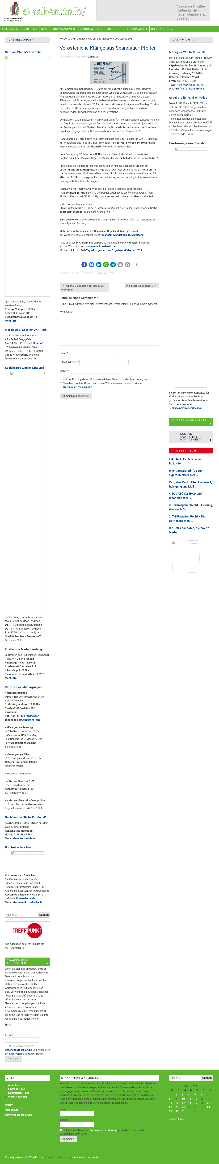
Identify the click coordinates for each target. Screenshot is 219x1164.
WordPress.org (17, 1096)
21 (208, 1102)
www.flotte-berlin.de (30, 902)
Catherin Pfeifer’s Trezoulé (23, 52)
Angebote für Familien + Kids (188, 97)
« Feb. (172, 1119)
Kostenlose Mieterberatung (23, 649)
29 (170, 1111)
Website (64, 371)
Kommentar (67, 311)
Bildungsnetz (162, 28)
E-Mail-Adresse (69, 362)
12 (195, 1098)
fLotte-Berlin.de (25, 898)
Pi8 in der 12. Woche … (139, 285)
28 (208, 1107)
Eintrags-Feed (16, 1089)
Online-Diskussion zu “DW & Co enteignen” (82, 287)
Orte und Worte (135, 28)
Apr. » (181, 1119)
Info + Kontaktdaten (24, 838)
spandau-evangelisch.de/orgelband (122, 234)
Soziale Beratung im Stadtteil (24, 367)
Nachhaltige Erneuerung (99, 28)
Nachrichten (106, 273)
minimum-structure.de (85, 1157)
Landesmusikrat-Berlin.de (100, 246)
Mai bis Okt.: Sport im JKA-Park (26, 329)
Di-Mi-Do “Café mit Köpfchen (186, 88)
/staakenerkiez (31, 719)
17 (183, 1102)
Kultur (88, 273)
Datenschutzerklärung (18, 1049)
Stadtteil (29, 28)
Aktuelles (10, 28)
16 (176, 1102)
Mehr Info (11, 320)
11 (189, 1098)
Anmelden (14, 1085)
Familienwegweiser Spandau (187, 143)
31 (183, 1111)
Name (64, 353)
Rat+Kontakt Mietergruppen (22, 715)
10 (183, 1098)
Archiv (9, 1104)
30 (176, 1111)
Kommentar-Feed (18, 1092)
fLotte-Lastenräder (18, 847)
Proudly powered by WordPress (24, 1157)
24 (183, 1107)
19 (195, 1102)
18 (189, 1102)
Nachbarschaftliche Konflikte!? (26, 817)
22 (170, 1107)
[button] (84, 264)
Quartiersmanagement (59, 28)
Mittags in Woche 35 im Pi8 (187, 52)
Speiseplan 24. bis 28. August (188, 65)
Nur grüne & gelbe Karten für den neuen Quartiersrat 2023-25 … (191, 12)
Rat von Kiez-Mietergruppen (23, 687)
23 (176, 1107)
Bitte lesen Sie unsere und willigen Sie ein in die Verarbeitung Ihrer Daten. (27, 1050)
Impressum (11, 1109)
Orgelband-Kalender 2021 (127, 250)
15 (170, 1102)
